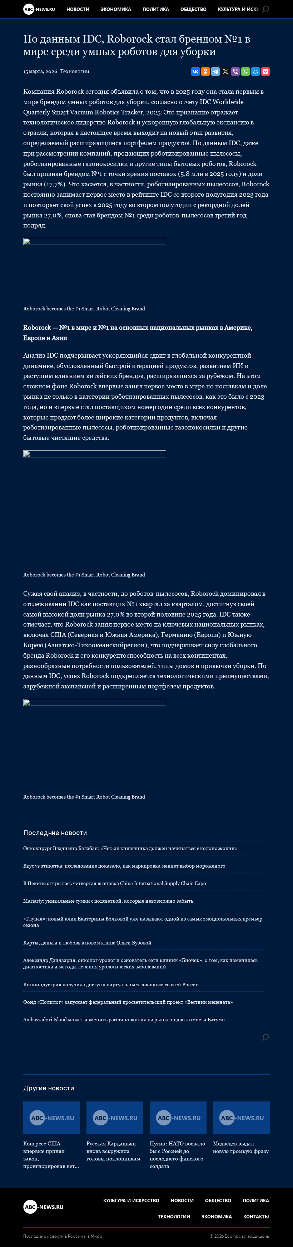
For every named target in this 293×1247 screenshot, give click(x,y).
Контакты (256, 1216)
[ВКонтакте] (195, 71)
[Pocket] (265, 71)
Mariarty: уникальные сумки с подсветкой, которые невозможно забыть (108, 901)
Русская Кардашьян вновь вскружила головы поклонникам (113, 1151)
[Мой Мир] (255, 71)
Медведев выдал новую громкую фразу (241, 1147)
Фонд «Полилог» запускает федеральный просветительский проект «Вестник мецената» (128, 1002)
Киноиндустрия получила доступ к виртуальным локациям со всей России (111, 984)
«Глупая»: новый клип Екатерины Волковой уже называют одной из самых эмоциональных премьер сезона (142, 922)
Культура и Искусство (246, 9)
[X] (225, 71)
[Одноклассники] (205, 71)
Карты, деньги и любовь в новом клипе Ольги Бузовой (87, 943)
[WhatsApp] (245, 71)
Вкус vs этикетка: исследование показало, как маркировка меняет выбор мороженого (124, 866)
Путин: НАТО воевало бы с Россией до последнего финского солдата (177, 1154)
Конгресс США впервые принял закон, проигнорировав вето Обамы (50, 1155)
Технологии (74, 71)
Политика (156, 9)
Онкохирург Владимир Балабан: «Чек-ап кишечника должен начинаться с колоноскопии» (130, 848)
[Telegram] (215, 71)
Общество (193, 9)
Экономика (116, 9)
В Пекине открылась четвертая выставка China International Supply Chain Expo (114, 883)
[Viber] (235, 71)
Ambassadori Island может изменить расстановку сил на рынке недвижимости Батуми (124, 1019)
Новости (77, 9)
